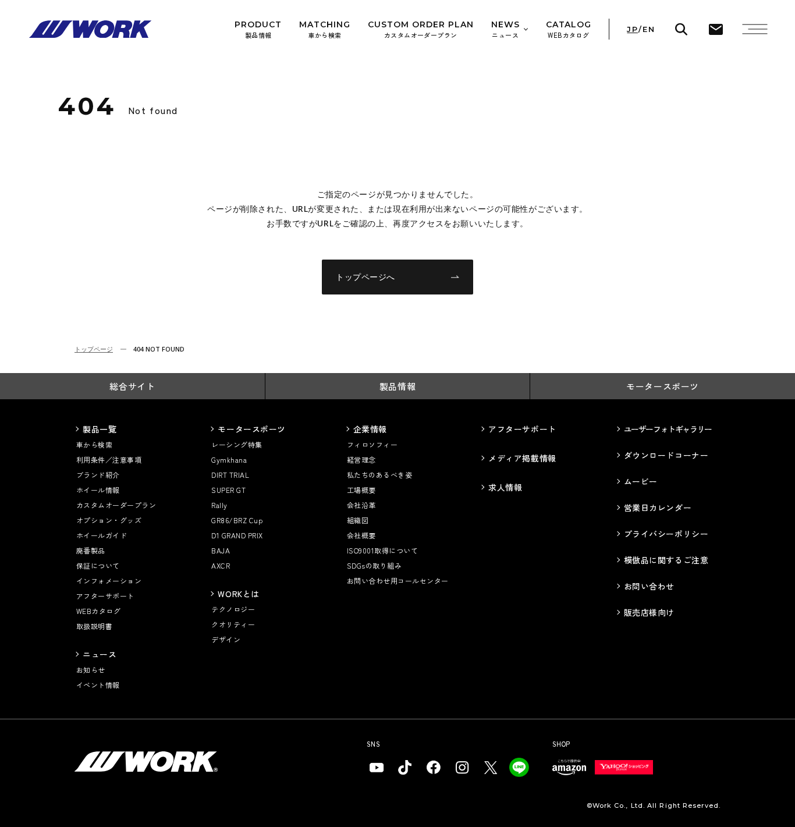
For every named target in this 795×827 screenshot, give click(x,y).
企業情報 (370, 429)
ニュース (99, 654)
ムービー (641, 481)
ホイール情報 (98, 490)
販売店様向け (649, 612)
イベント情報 (98, 685)
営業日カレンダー (657, 507)
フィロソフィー (372, 444)
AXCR (220, 565)
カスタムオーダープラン (116, 505)
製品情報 (397, 386)
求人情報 (505, 487)
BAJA (220, 550)
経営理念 (361, 459)
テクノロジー (233, 609)
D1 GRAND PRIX (236, 535)
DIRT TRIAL (230, 475)
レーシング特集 (236, 444)
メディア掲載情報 (522, 458)
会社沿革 (361, 505)
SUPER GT (228, 490)
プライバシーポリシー (666, 533)
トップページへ (365, 276)
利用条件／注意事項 (108, 459)
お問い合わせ (649, 586)
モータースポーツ (662, 386)
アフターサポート (105, 596)
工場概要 (361, 490)
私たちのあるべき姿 (379, 475)
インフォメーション (108, 580)
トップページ (93, 349)
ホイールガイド (101, 535)
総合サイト (132, 386)
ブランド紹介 (98, 475)
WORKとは (238, 593)
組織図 (357, 520)
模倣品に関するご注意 (666, 560)
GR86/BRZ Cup (236, 520)
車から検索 (94, 444)
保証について (98, 565)
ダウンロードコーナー (666, 455)
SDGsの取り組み (374, 565)
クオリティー (233, 624)
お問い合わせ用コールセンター (398, 580)
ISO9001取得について (382, 550)
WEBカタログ (98, 611)
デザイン (225, 639)
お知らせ (90, 670)
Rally (219, 505)
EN (649, 29)
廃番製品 (90, 550)
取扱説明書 (94, 626)
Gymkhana (229, 459)
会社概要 (361, 535)
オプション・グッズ (108, 520)
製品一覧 (99, 429)
